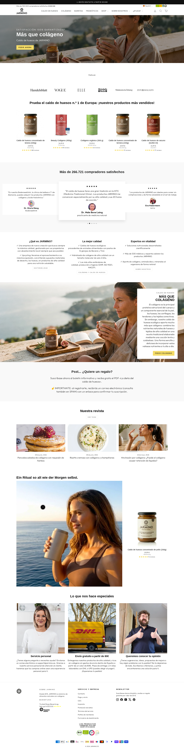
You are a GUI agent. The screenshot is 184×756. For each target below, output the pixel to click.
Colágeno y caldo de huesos (91, 272)
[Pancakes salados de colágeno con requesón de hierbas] (40, 438)
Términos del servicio (85, 711)
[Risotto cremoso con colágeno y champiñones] (92, 438)
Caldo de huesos (49, 11)
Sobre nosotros (120, 11)
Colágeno (66, 11)
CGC (79, 701)
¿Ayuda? (137, 11)
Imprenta (81, 704)
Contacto (81, 694)
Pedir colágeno (163, 353)
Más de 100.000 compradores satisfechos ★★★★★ (35, 6)
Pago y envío (83, 697)
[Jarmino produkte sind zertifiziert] (161, 6)
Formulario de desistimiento (88, 718)
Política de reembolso (86, 715)
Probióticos (92, 11)
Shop (104, 11)
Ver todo (92, 417)
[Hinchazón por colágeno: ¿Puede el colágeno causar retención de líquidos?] (143, 438)
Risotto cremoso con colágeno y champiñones (92, 457)
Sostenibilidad (41, 268)
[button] (26, 150)
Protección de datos (85, 708)
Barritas (78, 11)
